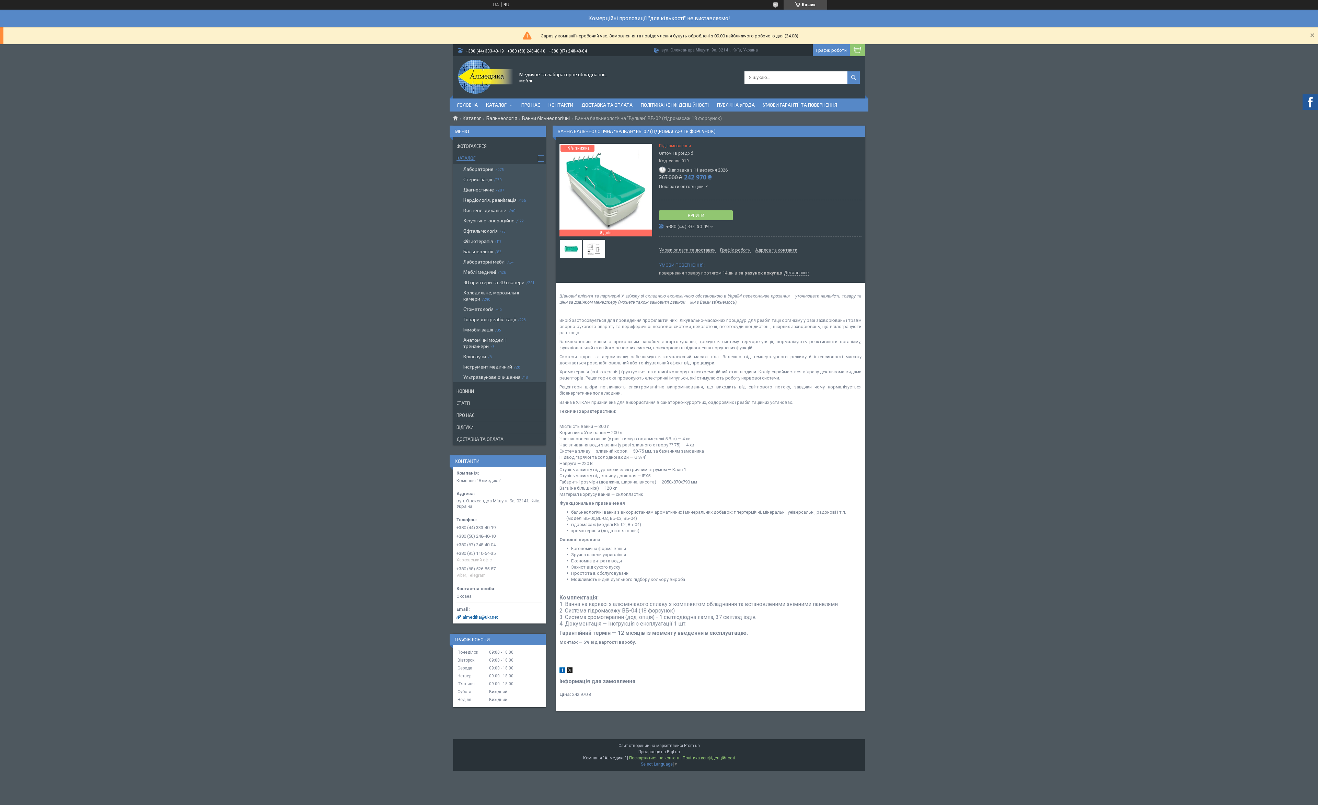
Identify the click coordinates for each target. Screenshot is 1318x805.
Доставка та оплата (607, 105)
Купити (696, 215)
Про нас (530, 105)
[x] (570, 671)
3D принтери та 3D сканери (493, 282)
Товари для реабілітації (489, 319)
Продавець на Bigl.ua (659, 751)
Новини (465, 391)
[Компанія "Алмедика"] (485, 77)
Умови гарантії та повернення (800, 105)
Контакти (560, 105)
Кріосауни (474, 356)
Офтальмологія (480, 231)
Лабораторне (478, 169)
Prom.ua (692, 745)
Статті (463, 403)
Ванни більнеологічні (546, 118)
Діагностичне (478, 189)
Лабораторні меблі (484, 262)
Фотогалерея (471, 146)
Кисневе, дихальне (485, 210)
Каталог (496, 105)
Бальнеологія (501, 118)
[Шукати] (853, 77)
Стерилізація (477, 179)
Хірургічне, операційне (489, 220)
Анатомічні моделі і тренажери (485, 343)
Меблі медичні (479, 272)
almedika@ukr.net (480, 617)
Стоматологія (478, 309)
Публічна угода (736, 105)
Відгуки (465, 427)
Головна (467, 105)
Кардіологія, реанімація (490, 200)
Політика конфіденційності (675, 105)
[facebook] (562, 671)
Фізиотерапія (478, 241)
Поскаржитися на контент (654, 758)
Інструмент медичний (487, 367)
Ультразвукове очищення (491, 377)
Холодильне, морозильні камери (491, 296)
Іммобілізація (478, 329)
